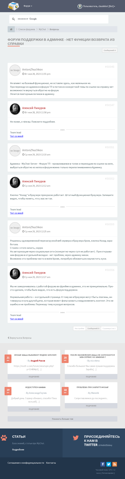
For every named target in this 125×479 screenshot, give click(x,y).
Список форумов (26, 29)
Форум (27, 5)
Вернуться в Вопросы (20, 337)
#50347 (110, 105)
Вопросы (54, 29)
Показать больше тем (62, 419)
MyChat (42, 29)
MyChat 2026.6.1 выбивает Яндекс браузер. (35, 355)
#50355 (110, 224)
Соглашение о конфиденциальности (26, 462)
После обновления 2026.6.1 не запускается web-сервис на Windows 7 (92, 356)
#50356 (110, 270)
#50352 (110, 178)
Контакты (51, 462)
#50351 (110, 147)
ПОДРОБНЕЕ (34, 376)
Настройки (79, 328)
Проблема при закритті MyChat (93, 387)
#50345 (110, 66)
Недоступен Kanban (35, 387)
